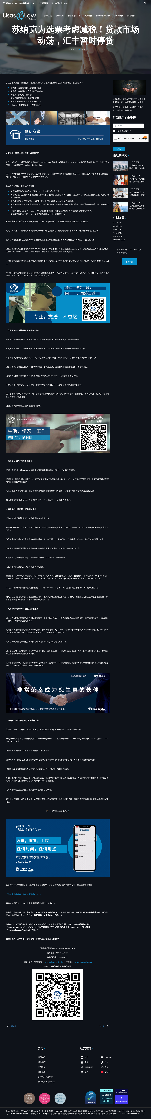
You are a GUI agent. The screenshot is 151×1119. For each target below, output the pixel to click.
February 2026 (119, 239)
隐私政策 (42, 1071)
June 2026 (117, 226)
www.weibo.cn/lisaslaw (83, 962)
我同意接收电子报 (123, 131)
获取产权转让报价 (103, 15)
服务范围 (60, 15)
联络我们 (131, 15)
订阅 (130, 147)
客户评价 (88, 15)
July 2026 (117, 222)
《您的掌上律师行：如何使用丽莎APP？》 (24, 894)
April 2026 (117, 233)
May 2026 (117, 229)
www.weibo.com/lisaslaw (54, 962)
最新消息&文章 (74, 15)
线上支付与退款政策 (46, 1081)
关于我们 (48, 15)
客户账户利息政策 (45, 1076)
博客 (83, 49)
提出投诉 (42, 1062)
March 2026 (118, 236)
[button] (145, 3)
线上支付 (119, 15)
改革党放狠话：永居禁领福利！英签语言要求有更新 (137, 195)
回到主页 (42, 1057)
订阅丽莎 (42, 1066)
